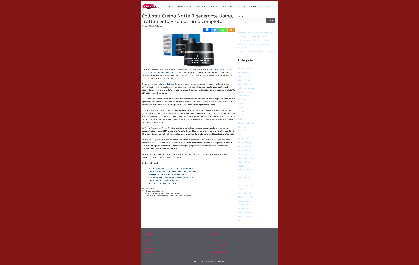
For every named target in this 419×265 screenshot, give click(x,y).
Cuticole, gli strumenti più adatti (252, 37)
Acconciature (243, 72)
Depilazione (243, 100)
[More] (231, 30)
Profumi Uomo (244, 170)
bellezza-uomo (150, 191)
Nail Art (241, 131)
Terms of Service (219, 244)
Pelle (240, 135)
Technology (200, 6)
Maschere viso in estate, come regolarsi (255, 33)
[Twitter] (215, 30)
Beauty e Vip (243, 76)
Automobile (228, 6)
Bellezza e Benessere (247, 88)
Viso (240, 220)
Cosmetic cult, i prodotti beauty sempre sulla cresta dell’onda (168, 196)
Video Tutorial (244, 213)
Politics (214, 6)
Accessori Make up (246, 68)
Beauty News (244, 80)
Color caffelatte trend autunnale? (253, 40)
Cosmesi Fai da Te (246, 92)
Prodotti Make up (246, 146)
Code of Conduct (219, 252)
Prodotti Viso (149, 189)
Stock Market (184, 6)
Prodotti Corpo (245, 142)
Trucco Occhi (243, 205)
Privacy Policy (218, 240)
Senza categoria (245, 185)
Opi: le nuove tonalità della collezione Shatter (162, 193)
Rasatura (242, 174)
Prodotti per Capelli (247, 158)
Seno (240, 181)
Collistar (171, 84)
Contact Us (150, 244)
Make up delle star (246, 123)
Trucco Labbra (244, 201)
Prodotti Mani (244, 150)
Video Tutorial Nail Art (248, 217)
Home (171, 6)
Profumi (241, 166)
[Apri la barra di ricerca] (274, 6)
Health (241, 6)
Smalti (241, 189)
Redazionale (243, 178)
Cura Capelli (243, 96)
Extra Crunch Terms (220, 248)
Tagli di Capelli (244, 193)
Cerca (240, 16)
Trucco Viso (243, 209)
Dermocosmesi (244, 103)
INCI (240, 119)
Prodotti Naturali (246, 154)
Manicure (242, 127)
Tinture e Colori (245, 197)
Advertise (149, 252)
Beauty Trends (244, 84)
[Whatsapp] (223, 30)
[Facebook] (207, 30)
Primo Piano (243, 139)
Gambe (241, 111)
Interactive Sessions (259, 6)
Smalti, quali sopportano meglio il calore (256, 51)
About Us (149, 240)
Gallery (241, 107)
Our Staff (149, 248)
